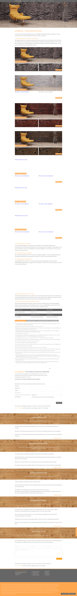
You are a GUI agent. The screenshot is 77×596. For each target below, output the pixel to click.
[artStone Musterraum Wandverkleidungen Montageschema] (38, 278)
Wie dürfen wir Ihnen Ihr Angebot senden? (23, 394)
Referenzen (47, 572)
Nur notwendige (65, 593)
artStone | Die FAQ (54, 320)
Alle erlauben (72, 593)
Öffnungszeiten (47, 571)
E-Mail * (16, 390)
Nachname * (17, 388)
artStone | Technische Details (43, 320)
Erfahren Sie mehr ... (58, 438)
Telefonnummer (18, 392)
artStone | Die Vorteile (31, 320)
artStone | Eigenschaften (20, 320)
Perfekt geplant (47, 573)
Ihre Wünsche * (18, 396)
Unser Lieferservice (35, 573)
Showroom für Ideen (35, 572)
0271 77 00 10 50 (18, 408)
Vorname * (17, 385)
